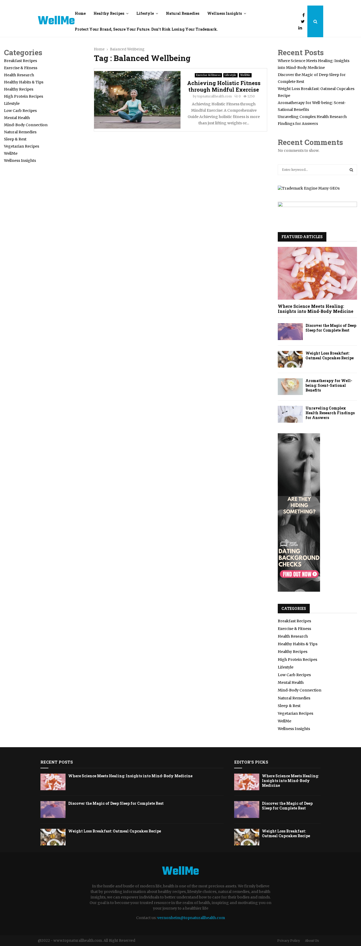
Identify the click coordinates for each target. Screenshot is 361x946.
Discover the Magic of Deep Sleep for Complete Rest (331, 328)
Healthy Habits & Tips (23, 82)
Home (80, 13)
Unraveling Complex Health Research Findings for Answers (330, 413)
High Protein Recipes (23, 96)
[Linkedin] (301, 28)
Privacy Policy (288, 941)
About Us (312, 941)
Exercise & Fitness (208, 75)
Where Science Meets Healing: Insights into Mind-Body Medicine (315, 308)
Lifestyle (145, 13)
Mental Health (17, 117)
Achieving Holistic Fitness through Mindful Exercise (224, 86)
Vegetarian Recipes (21, 146)
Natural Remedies (182, 13)
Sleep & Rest (15, 139)
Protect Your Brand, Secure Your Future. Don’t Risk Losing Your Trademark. (146, 29)
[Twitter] (304, 21)
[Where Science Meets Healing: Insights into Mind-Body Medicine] (317, 273)
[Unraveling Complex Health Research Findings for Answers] (290, 414)
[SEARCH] (351, 169)
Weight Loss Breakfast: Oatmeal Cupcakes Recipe (330, 355)
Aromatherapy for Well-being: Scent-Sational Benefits (329, 385)
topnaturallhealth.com (214, 96)
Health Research (19, 75)
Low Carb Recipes (20, 110)
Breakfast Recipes (20, 60)
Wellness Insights (224, 13)
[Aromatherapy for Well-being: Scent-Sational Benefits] (290, 386)
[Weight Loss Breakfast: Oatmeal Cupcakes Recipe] (290, 359)
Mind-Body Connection (26, 125)
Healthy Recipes (109, 13)
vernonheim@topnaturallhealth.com (191, 917)
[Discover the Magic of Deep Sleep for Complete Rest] (290, 331)
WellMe (56, 21)
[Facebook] (304, 15)
